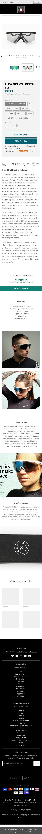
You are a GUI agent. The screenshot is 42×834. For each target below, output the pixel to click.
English (11, 2)
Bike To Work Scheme (21, 720)
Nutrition (20, 696)
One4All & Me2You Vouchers (21, 725)
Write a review (21, 288)
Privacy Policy (21, 730)
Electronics (20, 679)
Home (21, 672)
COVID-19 (21, 745)
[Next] (39, 56)
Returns (21, 713)
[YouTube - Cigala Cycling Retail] (25, 656)
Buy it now (21, 141)
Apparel (20, 694)
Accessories (20, 689)
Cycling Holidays (21, 738)
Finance (21, 718)
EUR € (18, 2)
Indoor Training (20, 676)
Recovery (20, 691)
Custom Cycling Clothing (21, 740)
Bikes (20, 684)
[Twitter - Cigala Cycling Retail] (12, 656)
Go (37, 763)
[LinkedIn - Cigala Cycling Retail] (29, 656)
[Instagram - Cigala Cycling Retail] (21, 656)
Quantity (8, 122)
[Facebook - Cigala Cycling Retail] (16, 656)
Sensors (21, 681)
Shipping (8, 94)
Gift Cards (21, 728)
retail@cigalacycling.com (27, 652)
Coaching (21, 735)
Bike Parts (20, 686)
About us (21, 716)
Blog (21, 743)
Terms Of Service (21, 733)
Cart (37, 2)
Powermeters (20, 674)
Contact (21, 711)
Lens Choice (9, 100)
